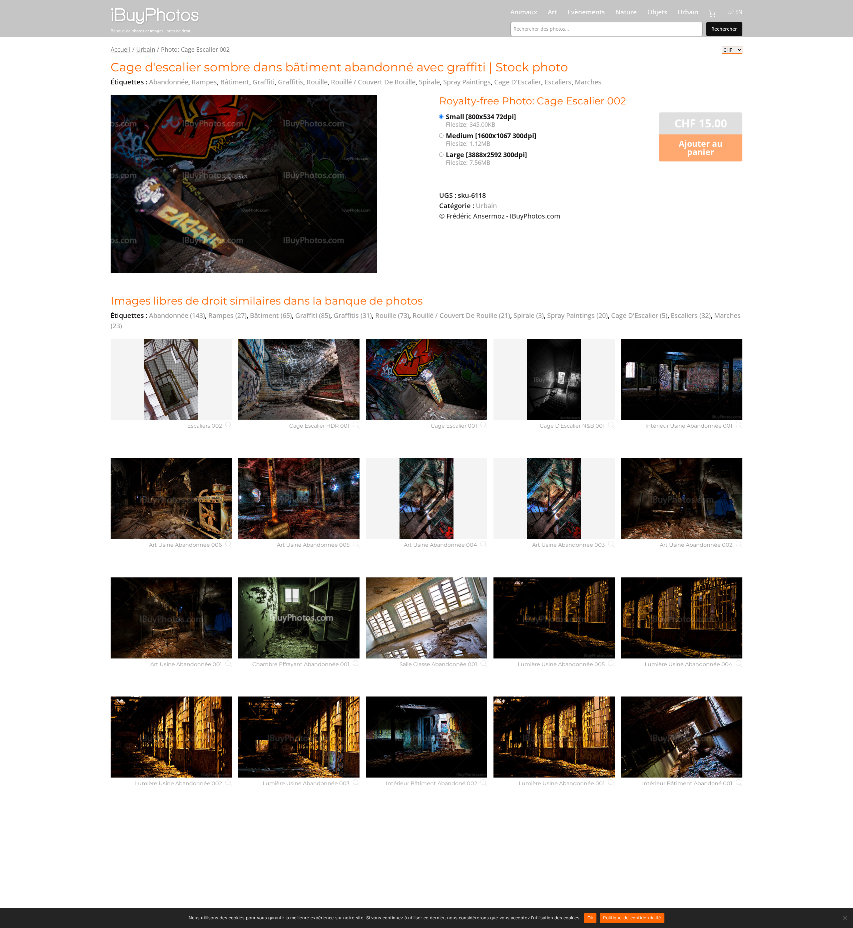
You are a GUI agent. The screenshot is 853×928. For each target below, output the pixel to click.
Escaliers (691, 315)
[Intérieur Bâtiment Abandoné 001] (681, 737)
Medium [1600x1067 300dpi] (491, 139)
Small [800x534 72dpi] (481, 120)
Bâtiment (271, 315)
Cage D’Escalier (639, 315)
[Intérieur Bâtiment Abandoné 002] (426, 737)
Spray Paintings (577, 315)
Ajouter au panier (700, 147)
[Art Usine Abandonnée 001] (171, 617)
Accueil (121, 49)
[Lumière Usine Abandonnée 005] (554, 617)
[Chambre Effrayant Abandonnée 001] (299, 617)
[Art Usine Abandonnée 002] (681, 498)
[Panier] (712, 13)
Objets (657, 12)
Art (552, 12)
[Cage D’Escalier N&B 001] (554, 379)
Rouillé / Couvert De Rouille (461, 315)
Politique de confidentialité (632, 917)
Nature (626, 12)
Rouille (392, 315)
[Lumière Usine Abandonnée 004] (681, 617)
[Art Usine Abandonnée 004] (426, 498)
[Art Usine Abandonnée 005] (299, 498)
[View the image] (244, 184)
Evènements (586, 12)
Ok (590, 917)
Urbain (688, 12)
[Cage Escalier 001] (426, 379)
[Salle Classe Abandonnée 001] (426, 617)
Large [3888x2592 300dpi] (486, 158)
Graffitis (353, 315)
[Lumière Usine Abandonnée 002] (171, 737)
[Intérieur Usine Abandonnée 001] (681, 379)
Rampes (227, 315)
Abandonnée (177, 315)
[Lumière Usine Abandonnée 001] (554, 737)
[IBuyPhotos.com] (187, 16)
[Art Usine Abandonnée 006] (171, 498)
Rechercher (724, 29)
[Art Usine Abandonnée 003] (554, 498)
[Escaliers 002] (171, 379)
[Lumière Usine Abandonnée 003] (299, 737)
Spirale (528, 315)
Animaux (523, 12)
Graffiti (312, 315)
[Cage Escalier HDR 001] (299, 379)
